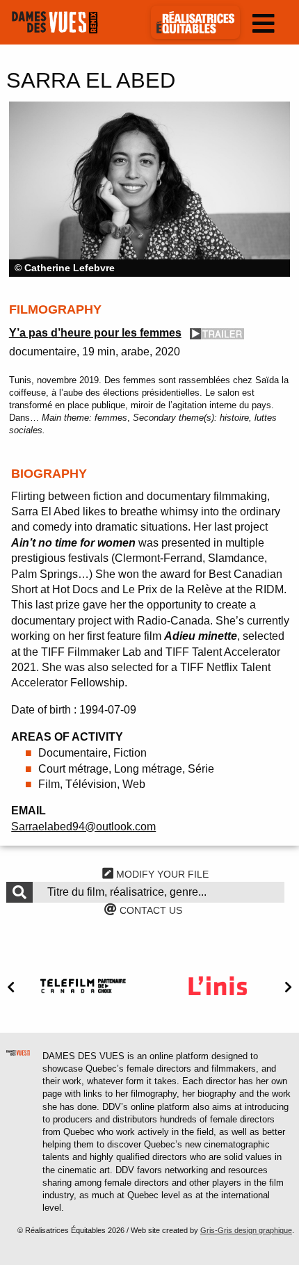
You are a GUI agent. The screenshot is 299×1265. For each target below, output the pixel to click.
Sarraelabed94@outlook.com (83, 826)
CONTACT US (149, 910)
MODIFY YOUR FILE (161, 874)
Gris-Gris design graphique (246, 1230)
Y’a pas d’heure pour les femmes (95, 333)
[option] (149, 189)
